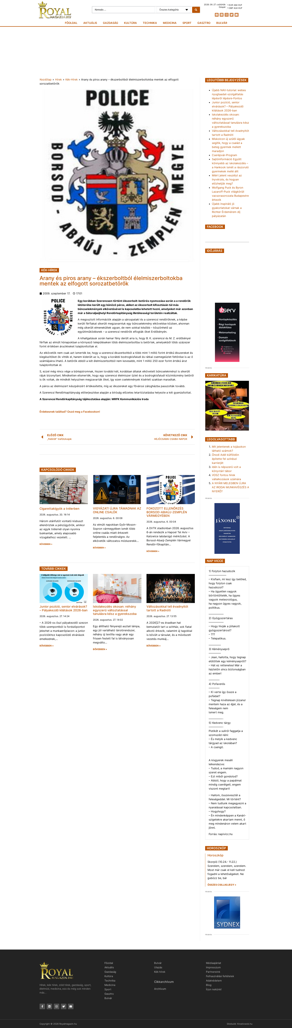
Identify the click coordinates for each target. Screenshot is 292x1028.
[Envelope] (236, 15)
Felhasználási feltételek (220, 976)
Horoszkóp (215, 855)
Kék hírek (159, 971)
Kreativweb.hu (244, 1023)
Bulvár (221, 23)
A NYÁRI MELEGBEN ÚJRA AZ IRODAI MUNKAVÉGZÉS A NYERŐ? (230, 487)
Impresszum (213, 967)
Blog (208, 985)
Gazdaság (110, 23)
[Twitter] (232, 15)
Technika (150, 23)
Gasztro (203, 23)
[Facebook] (217, 15)
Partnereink (213, 971)
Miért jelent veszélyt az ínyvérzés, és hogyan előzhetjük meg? (227, 179)
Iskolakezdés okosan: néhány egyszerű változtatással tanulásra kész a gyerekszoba (115, 610)
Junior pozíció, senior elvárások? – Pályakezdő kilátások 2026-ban (64, 608)
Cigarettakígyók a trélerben (59, 508)
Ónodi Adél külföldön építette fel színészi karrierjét (225, 459)
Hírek (58, 79)
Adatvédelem (214, 980)
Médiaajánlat (213, 963)
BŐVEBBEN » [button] (46, 544)
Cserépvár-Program (224, 155)
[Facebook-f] (42, 1006)
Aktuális (90, 23)
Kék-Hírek (71, 79)
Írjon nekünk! (214, 989)
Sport (186, 23)
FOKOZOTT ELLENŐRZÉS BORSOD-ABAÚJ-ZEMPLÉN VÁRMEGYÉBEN (167, 512)
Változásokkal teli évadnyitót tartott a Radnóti (167, 608)
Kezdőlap (46, 79)
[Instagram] (226, 15)
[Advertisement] (146, 52)
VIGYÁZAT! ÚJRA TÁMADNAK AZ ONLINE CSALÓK (117, 510)
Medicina (170, 23)
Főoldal (71, 23)
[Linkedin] (222, 15)
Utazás (158, 967)
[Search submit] (196, 10)
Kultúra (130, 23)
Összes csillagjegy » (222, 884)
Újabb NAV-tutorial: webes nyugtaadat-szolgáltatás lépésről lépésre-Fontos (229, 94)
